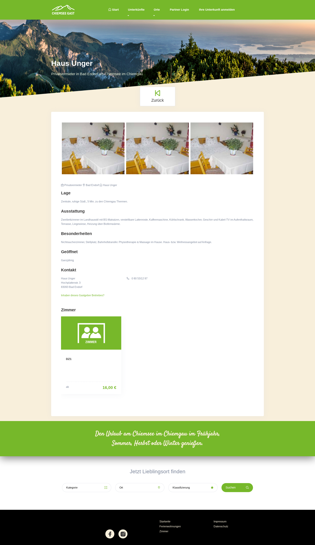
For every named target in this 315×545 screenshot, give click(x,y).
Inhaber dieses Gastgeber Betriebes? (82, 295)
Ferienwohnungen (170, 526)
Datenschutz (221, 526)
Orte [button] (157, 9)
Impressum (220, 521)
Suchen (231, 487)
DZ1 (69, 359)
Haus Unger (109, 185)
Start (115, 9)
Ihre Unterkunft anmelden (216, 9)
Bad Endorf (92, 185)
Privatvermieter (73, 185)
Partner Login (179, 9)
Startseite (164, 521)
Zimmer (163, 531)
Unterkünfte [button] (136, 9)
